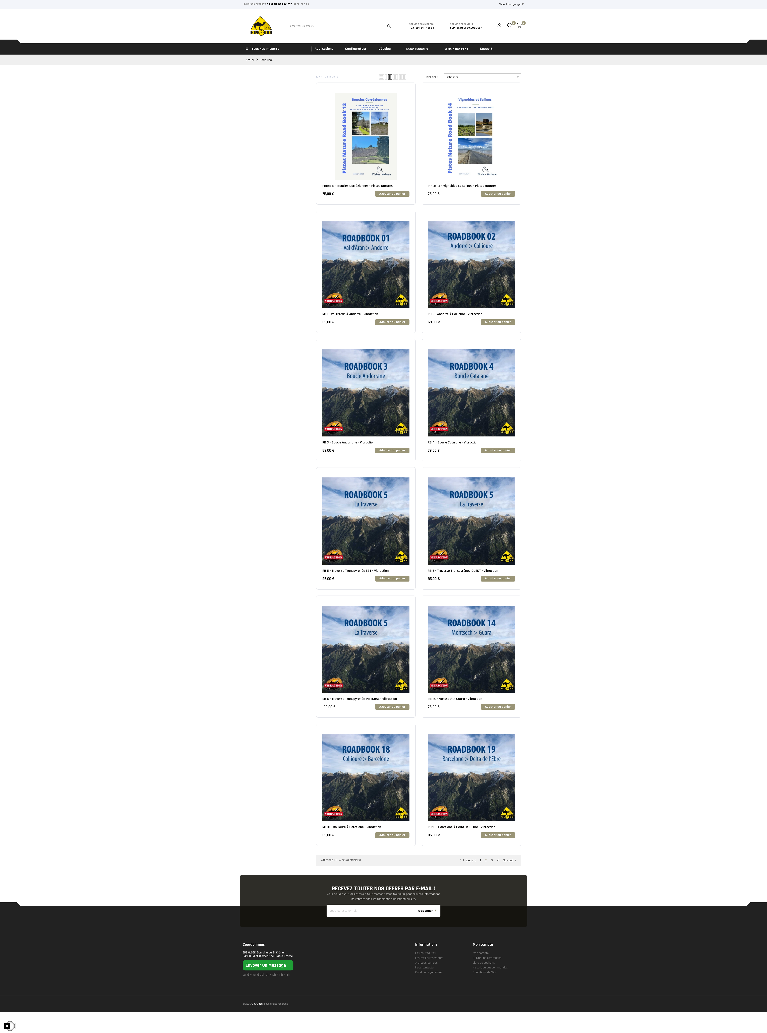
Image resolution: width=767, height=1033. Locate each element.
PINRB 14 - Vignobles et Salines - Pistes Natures (462, 185)
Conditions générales (428, 972)
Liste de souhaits (484, 963)
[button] (268, 965)
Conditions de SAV (484, 972)
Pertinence (482, 77)
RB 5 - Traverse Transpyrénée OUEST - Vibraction (463, 570)
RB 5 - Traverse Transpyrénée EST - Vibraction (355, 570)
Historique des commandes (490, 967)
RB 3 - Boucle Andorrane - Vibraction (348, 442)
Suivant (510, 860)
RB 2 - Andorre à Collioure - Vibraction (455, 314)
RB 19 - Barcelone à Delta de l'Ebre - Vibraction (461, 827)
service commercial (422, 24)
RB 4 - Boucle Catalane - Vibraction (453, 442)
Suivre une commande (487, 958)
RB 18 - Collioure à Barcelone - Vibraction (351, 827)
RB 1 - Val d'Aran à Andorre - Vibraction (350, 314)
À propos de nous (426, 963)
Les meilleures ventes (429, 958)
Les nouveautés (425, 953)
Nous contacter (425, 967)
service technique (462, 24)
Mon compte (481, 953)
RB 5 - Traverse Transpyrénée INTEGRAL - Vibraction (359, 698)
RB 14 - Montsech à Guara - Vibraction (455, 698)
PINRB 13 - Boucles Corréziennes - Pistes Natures (357, 185)
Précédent (467, 860)
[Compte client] (499, 26)
